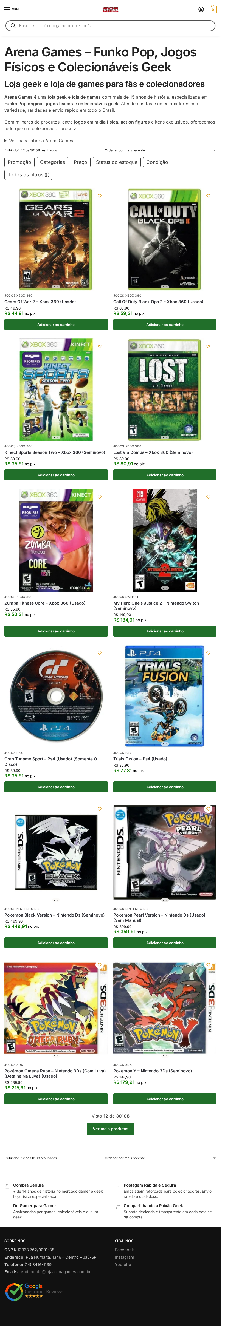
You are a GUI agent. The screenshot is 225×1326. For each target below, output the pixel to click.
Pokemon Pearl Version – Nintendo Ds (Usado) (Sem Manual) (159, 917)
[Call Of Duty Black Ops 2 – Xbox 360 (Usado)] (165, 239)
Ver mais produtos (110, 1128)
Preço (80, 162)
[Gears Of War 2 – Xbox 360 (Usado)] (56, 239)
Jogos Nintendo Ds (21, 909)
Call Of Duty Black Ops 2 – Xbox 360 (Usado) (158, 301)
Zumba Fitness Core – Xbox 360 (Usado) (45, 603)
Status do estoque (116, 162)
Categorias (52, 162)
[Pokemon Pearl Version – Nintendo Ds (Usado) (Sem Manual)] (165, 852)
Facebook (124, 1249)
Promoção (19, 162)
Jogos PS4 (13, 753)
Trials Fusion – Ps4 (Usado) (140, 758)
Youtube (123, 1264)
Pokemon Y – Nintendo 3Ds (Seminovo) (152, 1070)
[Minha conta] (201, 9)
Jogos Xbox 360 (18, 295)
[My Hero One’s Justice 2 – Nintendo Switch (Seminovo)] (165, 540)
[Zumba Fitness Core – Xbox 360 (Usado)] (56, 540)
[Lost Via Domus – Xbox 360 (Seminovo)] (165, 390)
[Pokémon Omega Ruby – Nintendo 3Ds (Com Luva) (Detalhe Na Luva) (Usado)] (56, 1008)
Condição (157, 162)
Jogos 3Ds (13, 1065)
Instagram (124, 1257)
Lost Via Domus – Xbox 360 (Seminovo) (153, 452)
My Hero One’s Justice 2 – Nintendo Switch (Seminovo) (156, 605)
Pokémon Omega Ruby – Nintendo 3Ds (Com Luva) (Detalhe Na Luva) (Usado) (55, 1073)
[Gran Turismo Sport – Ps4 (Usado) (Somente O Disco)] (56, 696)
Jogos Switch (125, 597)
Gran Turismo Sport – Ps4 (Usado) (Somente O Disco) (50, 761)
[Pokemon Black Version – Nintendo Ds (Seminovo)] (56, 852)
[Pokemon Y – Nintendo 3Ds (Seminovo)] (165, 1008)
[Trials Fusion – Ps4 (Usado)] (165, 696)
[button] (212, 9)
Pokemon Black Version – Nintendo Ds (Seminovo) (54, 915)
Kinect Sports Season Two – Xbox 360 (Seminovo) (54, 452)
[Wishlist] (99, 196)
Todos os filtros (25, 174)
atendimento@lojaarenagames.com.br (54, 1271)
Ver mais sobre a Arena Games (41, 140)
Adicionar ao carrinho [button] (56, 324)
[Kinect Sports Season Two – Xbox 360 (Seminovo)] (56, 390)
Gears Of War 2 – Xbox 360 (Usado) (40, 301)
